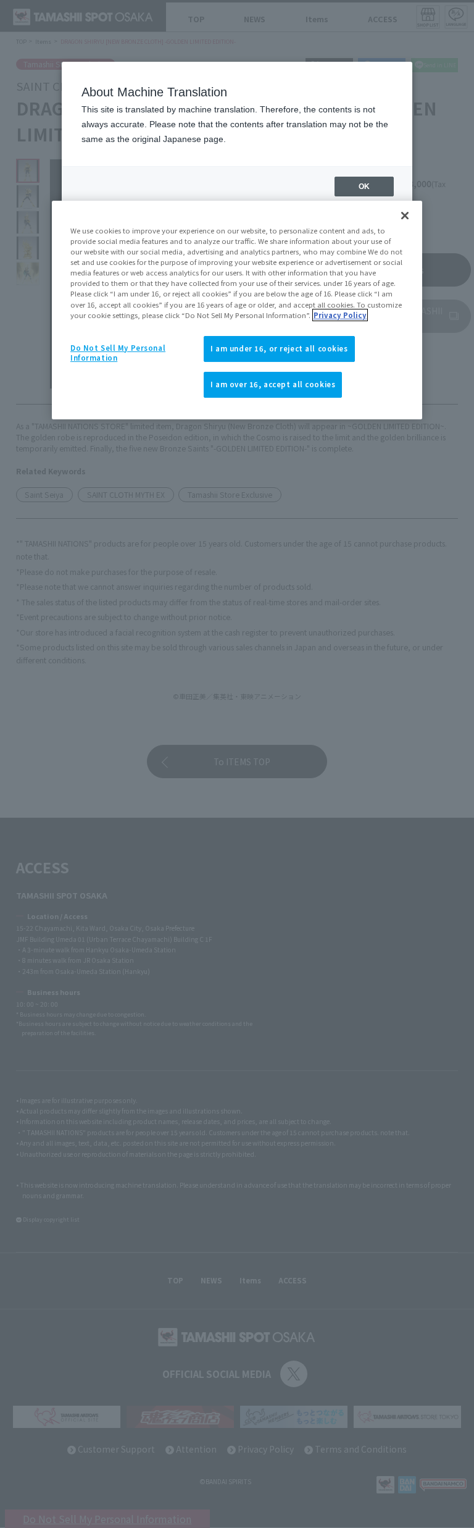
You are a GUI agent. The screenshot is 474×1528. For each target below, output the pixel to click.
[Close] (404, 215)
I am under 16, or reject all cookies (279, 348)
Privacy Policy (340, 315)
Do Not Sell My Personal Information (117, 353)
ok (364, 186)
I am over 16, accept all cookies (272, 384)
